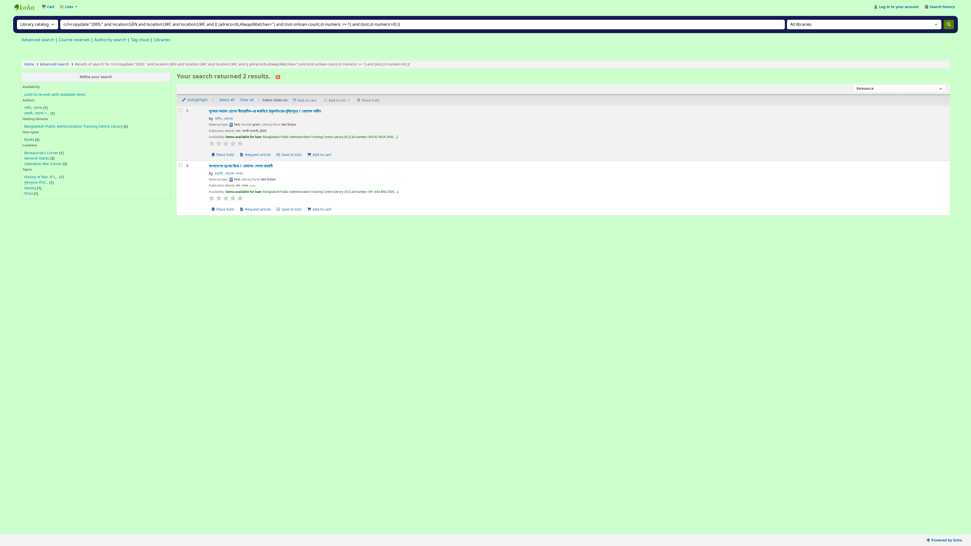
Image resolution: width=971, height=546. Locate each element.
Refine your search (96, 77)
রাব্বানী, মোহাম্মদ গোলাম (229, 173)
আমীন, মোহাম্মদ (33, 107)
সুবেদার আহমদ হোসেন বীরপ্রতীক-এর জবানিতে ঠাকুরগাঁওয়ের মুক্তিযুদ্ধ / (265, 111)
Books (29, 139)
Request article (257, 154)
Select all (226, 100)
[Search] (948, 24)
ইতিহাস (28, 193)
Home (29, 64)
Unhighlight (197, 100)
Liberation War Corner (43, 164)
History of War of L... (41, 177)
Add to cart (321, 154)
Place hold (224, 154)
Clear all (247, 100)
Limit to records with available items (55, 94)
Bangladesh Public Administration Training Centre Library (73, 126)
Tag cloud (140, 40)
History (30, 188)
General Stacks (36, 158)
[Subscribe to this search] (278, 77)
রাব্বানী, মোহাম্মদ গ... (37, 113)
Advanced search (37, 40)
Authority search (110, 40)
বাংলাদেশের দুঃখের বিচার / (241, 166)
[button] (47, 7)
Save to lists (290, 154)
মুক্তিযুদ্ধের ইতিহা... (36, 182)
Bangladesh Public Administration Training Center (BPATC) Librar (26, 7)
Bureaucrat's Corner (41, 153)
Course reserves (74, 40)
